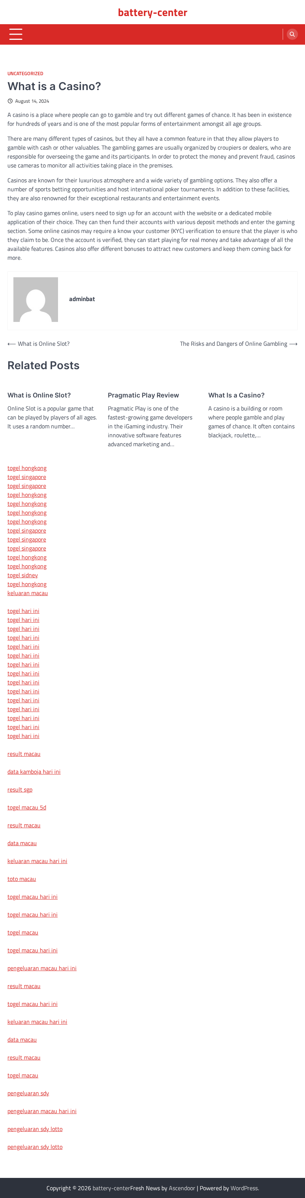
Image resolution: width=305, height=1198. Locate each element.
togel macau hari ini (32, 950)
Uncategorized (25, 73)
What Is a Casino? (236, 395)
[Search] (292, 34)
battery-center (152, 12)
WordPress (244, 1187)
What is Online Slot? (39, 395)
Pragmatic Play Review (143, 395)
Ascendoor (182, 1187)
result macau (24, 753)
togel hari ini (23, 726)
